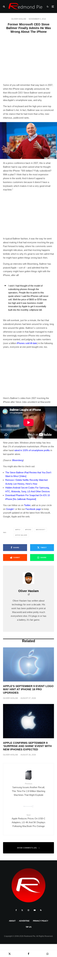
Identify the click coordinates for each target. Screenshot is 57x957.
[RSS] (41, 910)
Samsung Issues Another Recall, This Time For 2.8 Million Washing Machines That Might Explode (28, 789)
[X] (22, 910)
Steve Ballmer (21, 535)
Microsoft (41, 529)
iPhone (28, 529)
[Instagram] (28, 910)
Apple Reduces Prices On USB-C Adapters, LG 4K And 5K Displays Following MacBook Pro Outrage (28, 820)
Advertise (24, 921)
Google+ (10, 509)
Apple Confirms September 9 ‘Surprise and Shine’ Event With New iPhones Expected (27, 746)
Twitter (27, 505)
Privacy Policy (40, 921)
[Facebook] (16, 910)
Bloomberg (17, 460)
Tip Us (28, 927)
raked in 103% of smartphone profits (32, 450)
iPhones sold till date (27, 343)
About (12, 921)
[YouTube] (34, 910)
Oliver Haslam (18, 19)
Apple (18, 529)
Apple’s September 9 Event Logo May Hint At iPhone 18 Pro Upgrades (28, 689)
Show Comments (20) (27, 848)
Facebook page (33, 509)
